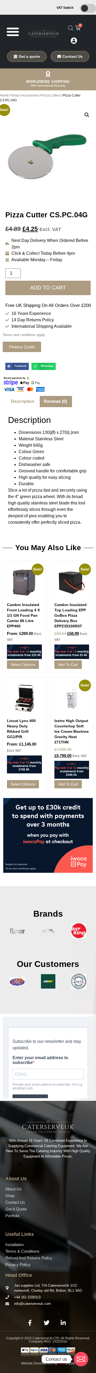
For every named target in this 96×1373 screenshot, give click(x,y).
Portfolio (12, 1215)
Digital (66, 1363)
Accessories (30, 95)
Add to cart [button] (68, 664)
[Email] (81, 1359)
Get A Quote (16, 1209)
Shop (15, 95)
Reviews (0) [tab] (55, 401)
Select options (23, 664)
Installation (14, 1244)
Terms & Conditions (22, 1251)
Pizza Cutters (51, 95)
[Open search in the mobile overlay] (70, 28)
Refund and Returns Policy (28, 1258)
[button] (13, 31)
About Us (13, 1189)
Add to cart (48, 288)
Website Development (37, 1363)
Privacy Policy (17, 1264)
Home (4, 95)
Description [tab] (22, 401)
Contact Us (15, 1202)
